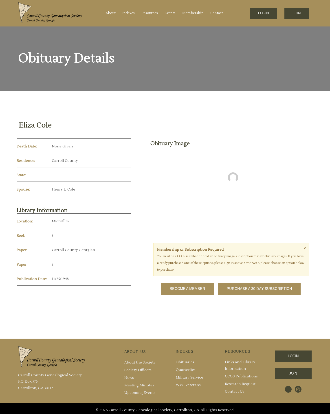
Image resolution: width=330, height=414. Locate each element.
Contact (216, 13)
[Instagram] (298, 389)
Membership (193, 13)
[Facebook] (288, 389)
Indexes (128, 13)
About (111, 13)
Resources (149, 13)
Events (170, 13)
